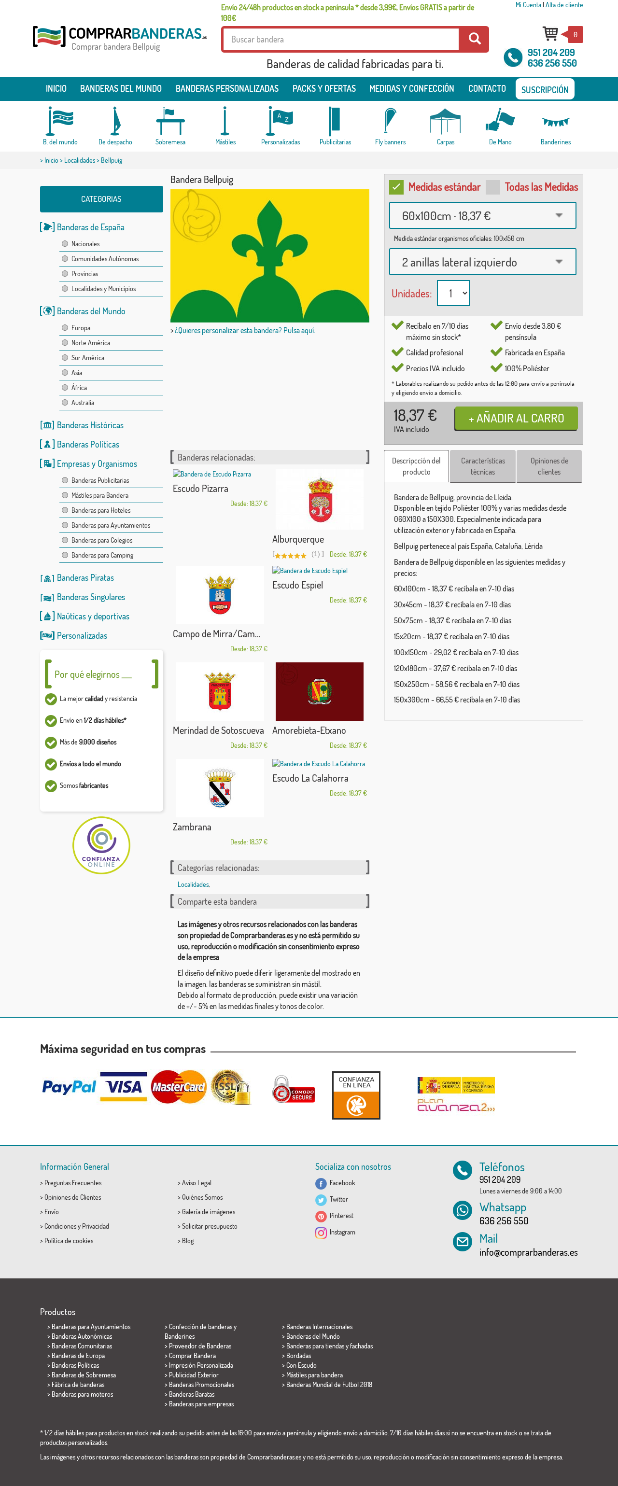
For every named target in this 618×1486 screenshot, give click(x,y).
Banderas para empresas (201, 1404)
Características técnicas (483, 466)
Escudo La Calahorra (310, 777)
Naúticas (71, 616)
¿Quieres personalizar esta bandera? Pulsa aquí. (245, 330)
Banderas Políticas (88, 444)
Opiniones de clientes (549, 466)
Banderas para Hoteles (100, 510)
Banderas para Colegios (101, 540)
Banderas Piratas (85, 577)
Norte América (90, 342)
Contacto (487, 88)
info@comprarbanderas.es (528, 1252)
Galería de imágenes (208, 1211)
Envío (51, 1211)
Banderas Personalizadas (227, 88)
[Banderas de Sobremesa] (170, 121)
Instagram (341, 1232)
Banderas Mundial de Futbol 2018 (329, 1384)
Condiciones (60, 1226)
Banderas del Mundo (91, 311)
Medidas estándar (444, 186)
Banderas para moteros (82, 1394)
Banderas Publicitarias (100, 480)
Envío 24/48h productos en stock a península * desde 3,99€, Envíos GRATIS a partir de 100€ (347, 12)
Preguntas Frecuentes (72, 1182)
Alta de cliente (564, 4)
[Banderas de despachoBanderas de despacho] (115, 121)
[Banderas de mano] (500, 121)
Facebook (341, 1182)
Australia (82, 402)
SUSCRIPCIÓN (545, 89)
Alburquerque (298, 539)
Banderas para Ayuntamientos (110, 525)
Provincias (84, 273)
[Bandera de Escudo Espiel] (319, 570)
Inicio (56, 88)
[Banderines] (555, 121)
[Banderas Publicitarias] (335, 121)
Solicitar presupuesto (210, 1226)
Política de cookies (68, 1240)
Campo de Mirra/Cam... (217, 633)
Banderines (180, 1336)
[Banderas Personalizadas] (280, 121)
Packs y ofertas (324, 88)
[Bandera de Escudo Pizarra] (220, 474)
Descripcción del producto (416, 466)
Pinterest (340, 1215)
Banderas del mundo (121, 88)
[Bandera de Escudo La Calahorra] (319, 764)
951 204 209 (551, 52)
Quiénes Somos (202, 1197)
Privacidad (95, 1226)
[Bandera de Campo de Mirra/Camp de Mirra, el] (220, 595)
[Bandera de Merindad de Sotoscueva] (220, 691)
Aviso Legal (196, 1182)
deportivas (111, 616)
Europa (80, 327)
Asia (76, 372)
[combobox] (482, 215)
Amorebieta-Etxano (309, 730)
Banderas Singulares (91, 596)
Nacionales (85, 243)
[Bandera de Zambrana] (220, 788)
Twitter (337, 1199)
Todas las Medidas (541, 186)
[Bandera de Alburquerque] (319, 499)
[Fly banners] (390, 121)
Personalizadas (82, 635)
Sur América (87, 357)
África (79, 387)
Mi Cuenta (528, 4)
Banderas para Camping (102, 555)
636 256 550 (552, 62)
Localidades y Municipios (103, 288)
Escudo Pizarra (200, 488)
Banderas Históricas (90, 425)
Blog (188, 1240)
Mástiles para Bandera (99, 495)
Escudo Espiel (297, 584)
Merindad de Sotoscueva (218, 730)
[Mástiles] (225, 121)
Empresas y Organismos (97, 463)
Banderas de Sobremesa (84, 1375)
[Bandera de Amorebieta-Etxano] (319, 691)
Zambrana (192, 826)
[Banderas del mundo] (60, 121)
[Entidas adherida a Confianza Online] (356, 1095)
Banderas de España (91, 227)
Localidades (79, 160)
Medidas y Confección (411, 88)
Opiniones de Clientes (72, 1197)
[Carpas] (445, 121)
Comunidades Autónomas (105, 258)
